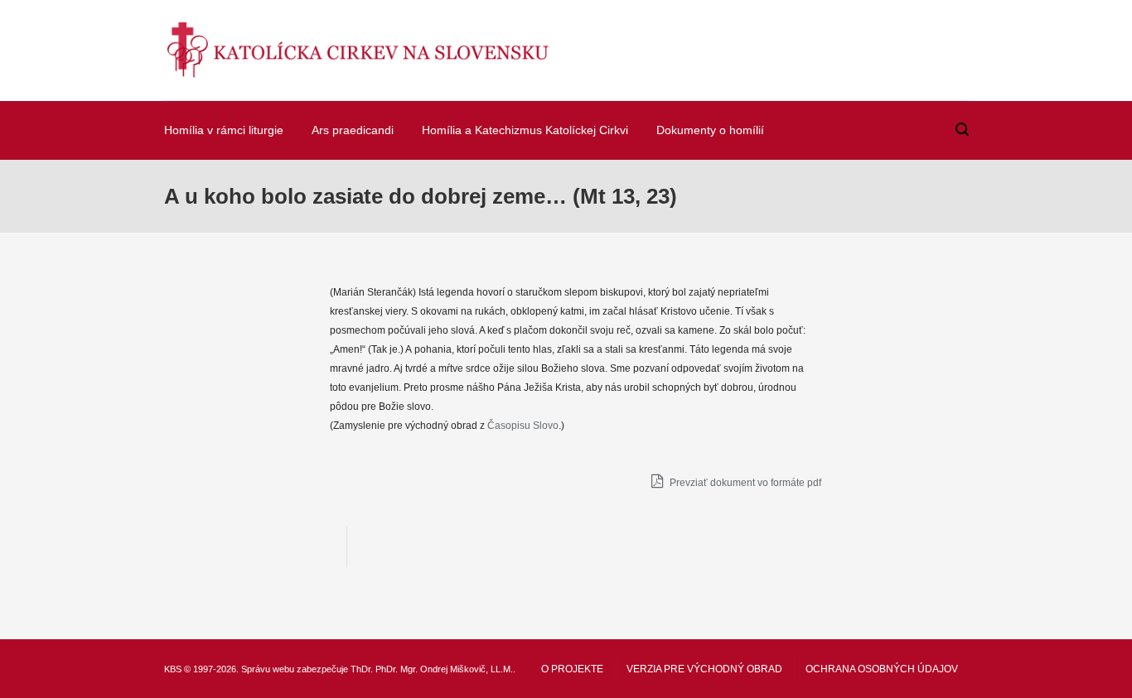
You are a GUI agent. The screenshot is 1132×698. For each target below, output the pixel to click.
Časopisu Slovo (523, 425)
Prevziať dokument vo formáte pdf (744, 483)
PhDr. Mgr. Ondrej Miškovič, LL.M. (444, 669)
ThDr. (362, 669)
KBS (172, 669)
